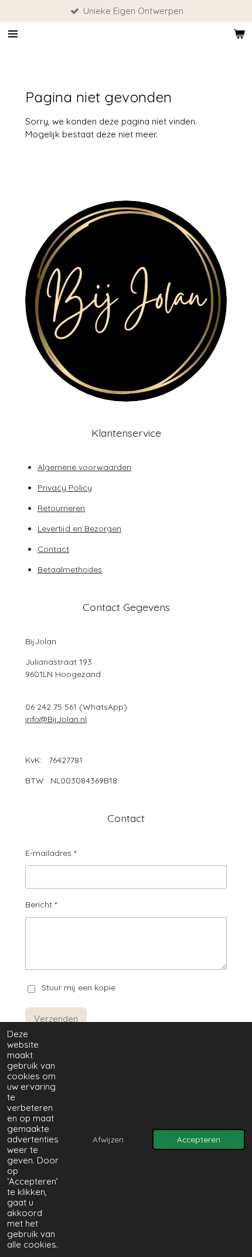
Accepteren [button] (198, 1139)
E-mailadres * (50, 853)
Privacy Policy (65, 487)
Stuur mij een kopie (78, 988)
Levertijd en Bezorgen (79, 528)
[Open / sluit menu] (13, 34)
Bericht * (41, 904)
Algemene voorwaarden (84, 467)
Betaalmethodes (70, 569)
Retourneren (61, 508)
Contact (53, 549)
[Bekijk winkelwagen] (239, 34)
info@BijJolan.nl (56, 719)
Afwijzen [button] (108, 1139)
